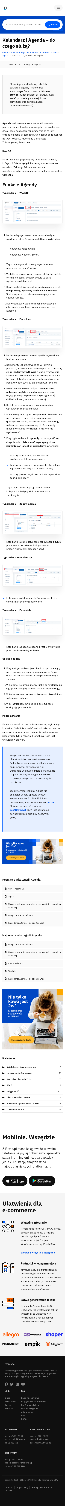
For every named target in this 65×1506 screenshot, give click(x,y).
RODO (24, 1419)
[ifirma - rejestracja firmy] (32, 1335)
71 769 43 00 (19, 1466)
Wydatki (12, 971)
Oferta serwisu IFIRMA (18, 1097)
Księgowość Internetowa (33, 1401)
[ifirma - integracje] (10, 1335)
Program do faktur (30, 1405)
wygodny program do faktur (34, 1376)
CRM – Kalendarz (16, 888)
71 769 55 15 (13, 1443)
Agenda (37, 64)
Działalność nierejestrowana (21, 1067)
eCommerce (27, 1412)
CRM (23, 1416)
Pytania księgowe (29, 1408)
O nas (7, 1398)
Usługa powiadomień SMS (20, 915)
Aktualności (10, 1401)
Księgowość (12, 1091)
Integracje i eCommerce (19, 1073)
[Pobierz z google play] (42, 1181)
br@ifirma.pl (43, 1439)
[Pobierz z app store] (14, 1181)
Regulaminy (22, 1487)
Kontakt (9, 1408)
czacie (51, 802)
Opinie (8, 1405)
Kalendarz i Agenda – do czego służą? (26, 923)
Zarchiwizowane (15, 1109)
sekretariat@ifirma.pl (22, 1463)
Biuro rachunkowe (34, 1373)
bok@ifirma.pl (18, 1439)
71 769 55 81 (45, 1443)
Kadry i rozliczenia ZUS (18, 1079)
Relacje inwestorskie (42, 1487)
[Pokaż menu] (58, 8)
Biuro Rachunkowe (30, 1398)
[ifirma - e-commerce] (32, 1344)
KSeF (9, 1085)
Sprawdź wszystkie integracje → (40, 1252)
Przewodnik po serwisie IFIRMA (22, 1103)
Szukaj (54, 24)
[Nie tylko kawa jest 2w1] (32, 850)
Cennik (9, 1487)
